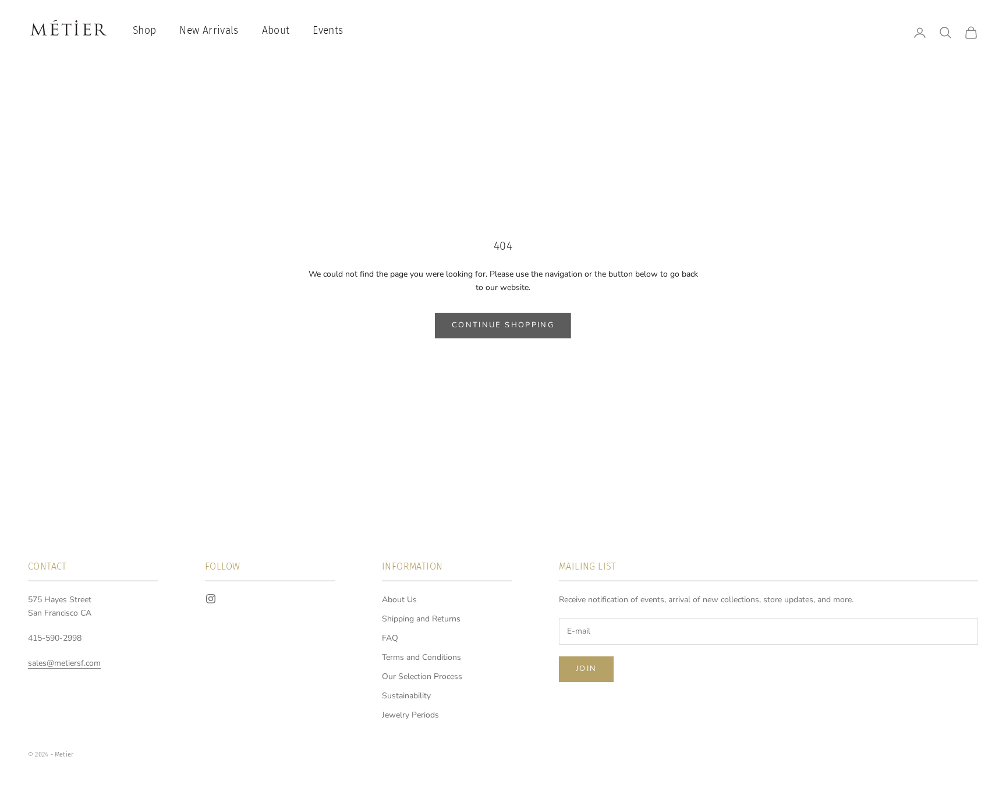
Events (328, 30)
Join (586, 668)
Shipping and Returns (421, 618)
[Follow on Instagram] (211, 599)
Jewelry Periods (410, 714)
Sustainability (406, 695)
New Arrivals (208, 30)
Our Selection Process (422, 676)
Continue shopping (503, 325)
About (276, 30)
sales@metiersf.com (64, 663)
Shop (144, 30)
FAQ (390, 638)
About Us (399, 599)
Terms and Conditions (421, 657)
